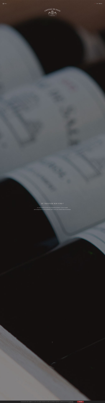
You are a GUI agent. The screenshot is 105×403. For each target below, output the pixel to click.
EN (97, 3)
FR (95, 3)
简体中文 (100, 3)
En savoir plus (70, 401)
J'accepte (80, 401)
